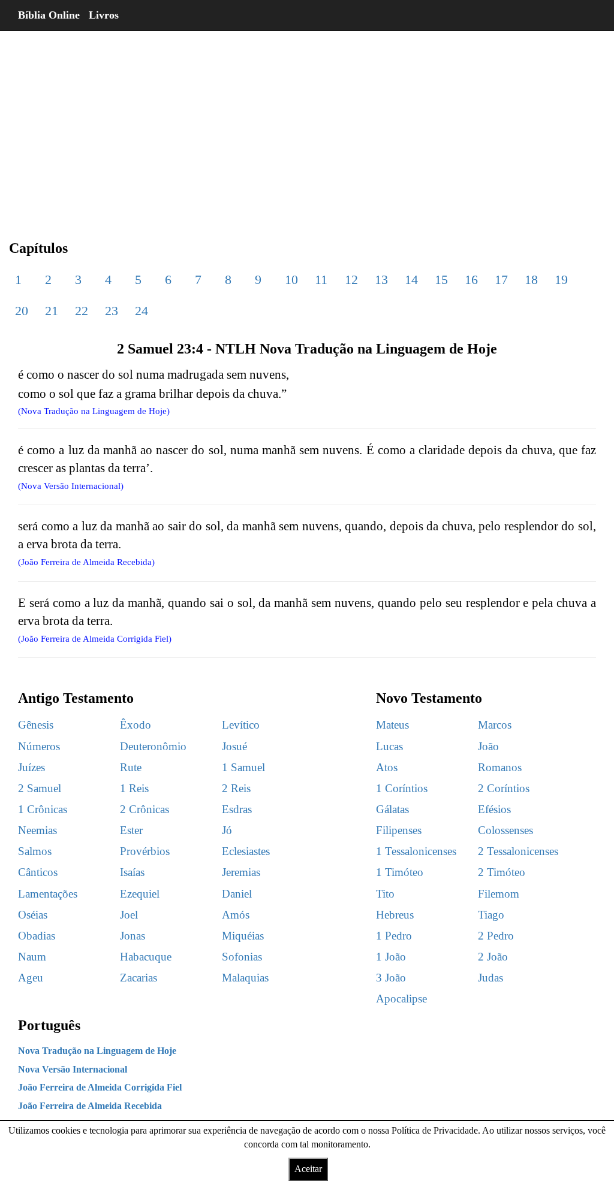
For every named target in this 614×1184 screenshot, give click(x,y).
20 (21, 310)
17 (501, 279)
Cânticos (38, 872)
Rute (131, 767)
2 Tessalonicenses (518, 851)
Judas (490, 977)
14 (411, 279)
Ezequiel (139, 893)
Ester (131, 830)
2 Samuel (39, 788)
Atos (387, 767)
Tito (385, 893)
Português (49, 1025)
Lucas (389, 746)
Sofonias (242, 956)
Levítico (241, 724)
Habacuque (145, 956)
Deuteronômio (153, 746)
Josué (234, 746)
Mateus (392, 724)
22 (81, 310)
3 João (391, 977)
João (488, 746)
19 (561, 279)
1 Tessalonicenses (416, 851)
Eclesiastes (246, 851)
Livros (104, 15)
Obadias (36, 935)
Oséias (32, 914)
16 (471, 279)
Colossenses (505, 830)
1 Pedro (394, 935)
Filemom (498, 893)
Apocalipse (401, 998)
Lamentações (47, 893)
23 (111, 310)
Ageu (30, 977)
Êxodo (135, 724)
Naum (32, 956)
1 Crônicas (42, 809)
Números (39, 746)
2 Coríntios (503, 788)
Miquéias (243, 935)
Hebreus (395, 914)
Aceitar (308, 1169)
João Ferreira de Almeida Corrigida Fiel (100, 1087)
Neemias (37, 830)
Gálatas (392, 809)
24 (141, 310)
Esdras (237, 809)
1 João (391, 956)
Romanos (500, 767)
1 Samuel (243, 767)
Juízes (31, 767)
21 (51, 310)
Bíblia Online (49, 15)
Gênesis (35, 724)
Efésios (494, 809)
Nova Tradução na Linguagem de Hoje (97, 1051)
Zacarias (138, 977)
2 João (493, 956)
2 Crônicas (144, 809)
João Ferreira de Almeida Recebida (90, 1106)
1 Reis (134, 788)
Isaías (132, 872)
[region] (307, 126)
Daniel (237, 893)
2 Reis (236, 788)
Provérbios (145, 851)
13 (381, 279)
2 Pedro (496, 935)
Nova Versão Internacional (72, 1069)
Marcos (494, 724)
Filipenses (399, 830)
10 (291, 279)
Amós (235, 914)
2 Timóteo (501, 872)
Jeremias (241, 872)
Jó (227, 830)
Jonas (132, 935)
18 (531, 279)
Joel (129, 914)
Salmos (35, 851)
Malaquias (245, 977)
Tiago (491, 914)
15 (441, 279)
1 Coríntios (402, 788)
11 (321, 279)
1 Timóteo (399, 872)
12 (351, 279)
